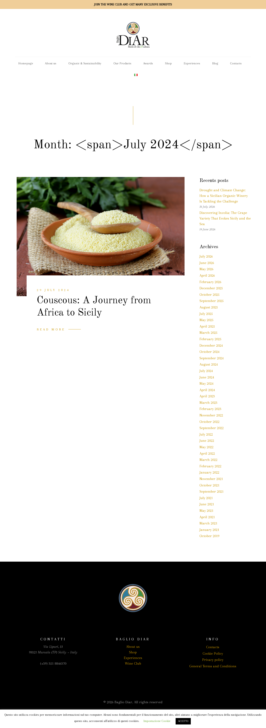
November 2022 (211, 415)
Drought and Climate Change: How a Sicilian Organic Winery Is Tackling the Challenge (224, 195)
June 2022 (207, 440)
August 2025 (209, 307)
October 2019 (209, 536)
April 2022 (207, 453)
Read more (51, 329)
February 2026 (210, 282)
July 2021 (206, 498)
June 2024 (207, 377)
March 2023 (208, 402)
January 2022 (209, 472)
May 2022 (206, 447)
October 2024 (209, 352)
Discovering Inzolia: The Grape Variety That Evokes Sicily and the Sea (225, 218)
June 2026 (207, 263)
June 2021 (207, 504)
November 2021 (211, 479)
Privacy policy (212, 660)
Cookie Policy (213, 653)
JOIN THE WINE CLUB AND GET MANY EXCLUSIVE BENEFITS (133, 4)
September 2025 (212, 301)
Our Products (122, 63)
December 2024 (211, 345)
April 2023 (207, 396)
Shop (168, 63)
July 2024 (206, 371)
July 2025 (206, 314)
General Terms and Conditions (212, 666)
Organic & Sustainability (84, 63)
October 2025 (209, 294)
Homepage (25, 63)
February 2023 (210, 409)
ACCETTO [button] (183, 721)
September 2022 (212, 428)
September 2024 (212, 358)
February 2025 (210, 339)
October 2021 (209, 485)
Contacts (236, 63)
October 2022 (209, 422)
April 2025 (207, 326)
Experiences (192, 63)
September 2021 (212, 491)
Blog (215, 63)
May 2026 (206, 269)
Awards (148, 63)
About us (50, 63)
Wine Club (133, 663)
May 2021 (206, 510)
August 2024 (209, 364)
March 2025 (208, 332)
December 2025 (211, 288)
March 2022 (208, 460)
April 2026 (207, 275)
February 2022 (210, 466)
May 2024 (206, 383)
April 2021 (207, 517)
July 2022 (206, 434)
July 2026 (206, 256)
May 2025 (206, 320)
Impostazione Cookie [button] (156, 721)
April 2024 (207, 390)
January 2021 (209, 530)
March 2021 (208, 523)
